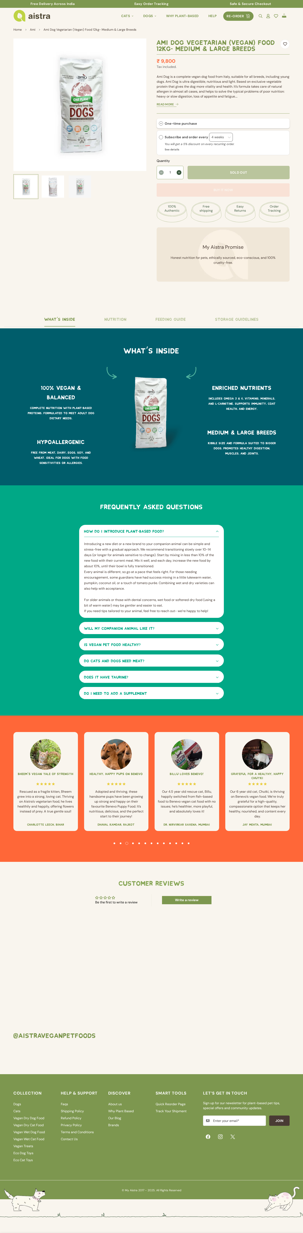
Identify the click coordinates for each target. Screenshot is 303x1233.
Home (17, 30)
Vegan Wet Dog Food (29, 1132)
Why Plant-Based (182, 16)
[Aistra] (31, 16)
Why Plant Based (121, 1111)
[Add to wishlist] (285, 44)
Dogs (148, 16)
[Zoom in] (137, 47)
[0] (284, 16)
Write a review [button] (186, 900)
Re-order (235, 16)
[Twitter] (233, 1137)
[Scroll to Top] (295, 1210)
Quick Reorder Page (171, 1104)
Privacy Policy (71, 1125)
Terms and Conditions (77, 1132)
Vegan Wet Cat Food (28, 1139)
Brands (113, 1125)
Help (212, 16)
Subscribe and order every (187, 137)
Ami (32, 30)
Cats (125, 16)
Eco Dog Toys (23, 1153)
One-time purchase (181, 123)
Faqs (64, 1104)
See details (172, 149)
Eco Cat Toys (23, 1160)
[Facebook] (208, 1137)
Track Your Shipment (171, 1111)
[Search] (260, 16)
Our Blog (114, 1118)
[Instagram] (220, 1137)
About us (115, 1104)
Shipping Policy (72, 1111)
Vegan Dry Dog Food (28, 1118)
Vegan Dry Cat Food (28, 1125)
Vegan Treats (23, 1146)
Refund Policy (71, 1118)
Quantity (163, 161)
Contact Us (69, 1139)
